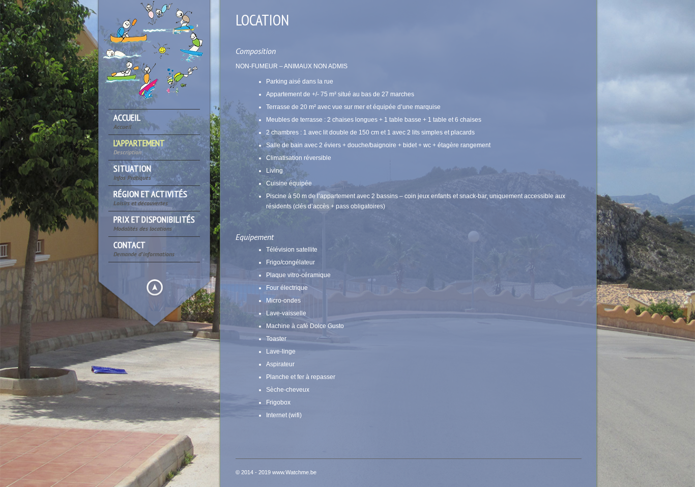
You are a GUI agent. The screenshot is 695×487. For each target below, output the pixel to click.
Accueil (126, 121)
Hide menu (154, 287)
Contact (144, 249)
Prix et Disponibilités (154, 223)
